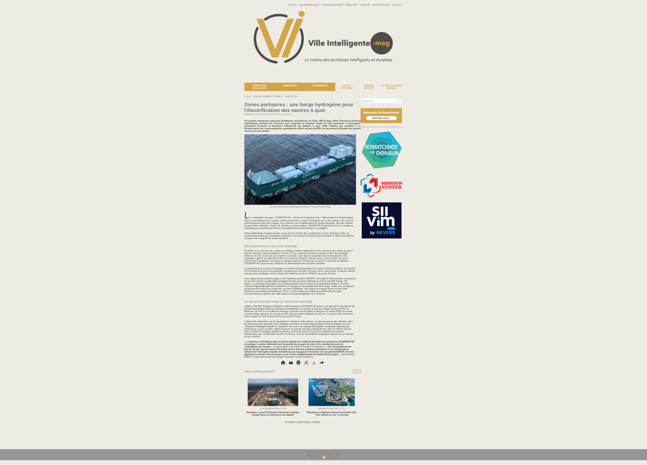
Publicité (365, 5)
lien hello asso (392, 444)
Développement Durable (392, 86)
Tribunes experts (369, 86)
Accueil (293, 5)
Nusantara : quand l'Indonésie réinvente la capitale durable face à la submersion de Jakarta (273, 413)
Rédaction (351, 5)
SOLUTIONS (291, 96)
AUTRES (315, 422)
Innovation (290, 85)
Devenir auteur (381, 5)
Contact (397, 5)
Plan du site (315, 457)
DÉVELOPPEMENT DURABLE (268, 96)
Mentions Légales (333, 5)
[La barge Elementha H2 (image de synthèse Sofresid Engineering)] (300, 135)
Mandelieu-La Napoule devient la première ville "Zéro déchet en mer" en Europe (331, 413)
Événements (320, 85)
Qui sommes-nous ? (310, 5)
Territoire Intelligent (259, 86)
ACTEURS (290, 422)
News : (4, 80)
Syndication (332, 457)
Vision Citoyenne (346, 86)
